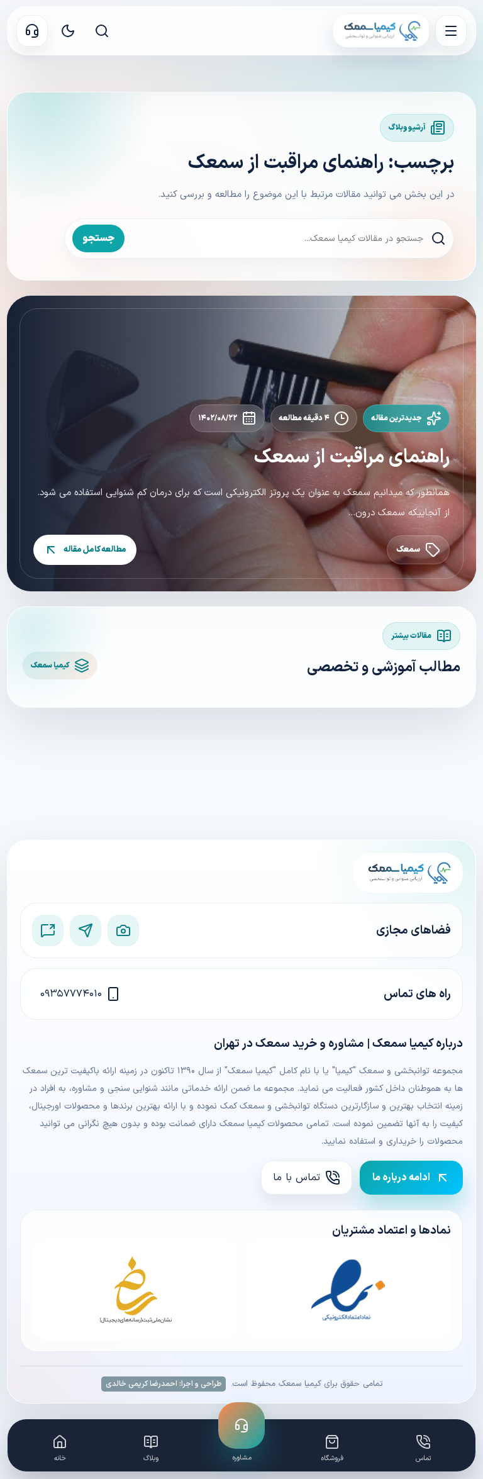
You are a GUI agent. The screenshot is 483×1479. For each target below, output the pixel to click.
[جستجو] (102, 31)
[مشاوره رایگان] (32, 31)
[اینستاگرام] (123, 930)
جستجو (98, 238)
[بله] (48, 930)
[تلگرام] (85, 930)
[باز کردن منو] (451, 31)
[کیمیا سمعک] (381, 30)
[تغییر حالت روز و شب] (68, 31)
